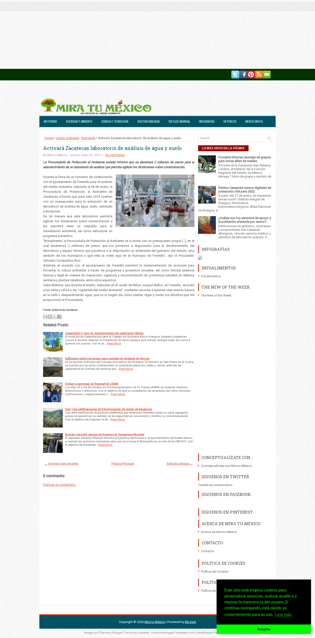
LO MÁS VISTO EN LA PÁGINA (223, 148)
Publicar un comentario (59, 485)
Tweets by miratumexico (215, 485)
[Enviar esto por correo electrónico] (45, 316)
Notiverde (50, 121)
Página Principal (122, 463)
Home (49, 138)
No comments (115, 155)
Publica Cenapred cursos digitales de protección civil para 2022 (244, 189)
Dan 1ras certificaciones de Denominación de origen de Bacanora (108, 409)
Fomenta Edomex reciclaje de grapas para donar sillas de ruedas (244, 159)
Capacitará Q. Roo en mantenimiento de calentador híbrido (104, 333)
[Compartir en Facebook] (59, 316)
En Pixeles (229, 121)
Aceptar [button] (263, 629)
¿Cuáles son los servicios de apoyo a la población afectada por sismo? (244, 219)
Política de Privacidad (216, 591)
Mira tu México (154, 622)
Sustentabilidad (148, 121)
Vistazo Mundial (179, 121)
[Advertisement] (147, 34)
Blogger (190, 622)
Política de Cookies (214, 571)
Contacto (207, 551)
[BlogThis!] (49, 316)
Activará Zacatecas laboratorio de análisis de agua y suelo (112, 148)
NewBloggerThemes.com (214, 632)
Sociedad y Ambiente (79, 121)
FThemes (104, 632)
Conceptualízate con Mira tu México (226, 466)
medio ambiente (67, 138)
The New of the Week (216, 295)
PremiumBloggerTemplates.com (173, 632)
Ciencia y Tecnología (114, 121)
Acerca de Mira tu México (219, 532)
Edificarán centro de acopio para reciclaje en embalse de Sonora (107, 358)
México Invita (254, 121)
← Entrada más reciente (61, 463)
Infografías (207, 121)
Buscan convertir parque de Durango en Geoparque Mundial (104, 434)
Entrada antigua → (180, 463)
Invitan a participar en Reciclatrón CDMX (91, 384)
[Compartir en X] (54, 316)
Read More (114, 343)
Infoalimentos (211, 276)
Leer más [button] (283, 614)
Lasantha (143, 632)
